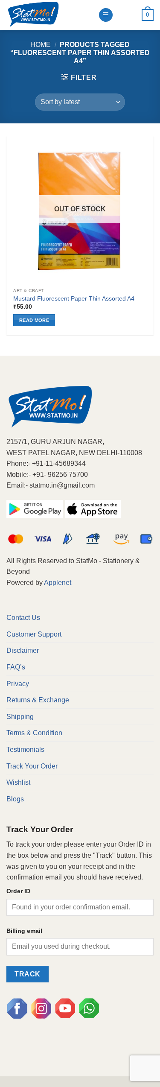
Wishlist (18, 782)
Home (40, 44)
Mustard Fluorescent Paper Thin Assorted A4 (73, 298)
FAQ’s (15, 667)
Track (27, 974)
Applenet (57, 582)
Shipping (20, 716)
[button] (78, 77)
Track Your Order (32, 766)
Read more (34, 320)
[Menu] (106, 15)
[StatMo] (49, 15)
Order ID (18, 891)
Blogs (15, 799)
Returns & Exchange (37, 700)
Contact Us (23, 617)
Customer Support (33, 634)
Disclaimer (22, 650)
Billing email (24, 930)
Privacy (17, 683)
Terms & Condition (34, 732)
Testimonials (25, 749)
